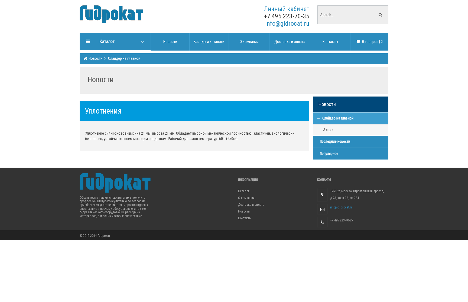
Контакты (244, 218)
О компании (246, 198)
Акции (328, 130)
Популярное (329, 153)
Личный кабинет (286, 9)
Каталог (243, 191)
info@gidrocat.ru (287, 23)
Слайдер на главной (123, 58)
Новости (95, 58)
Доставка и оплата (251, 205)
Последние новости (335, 141)
